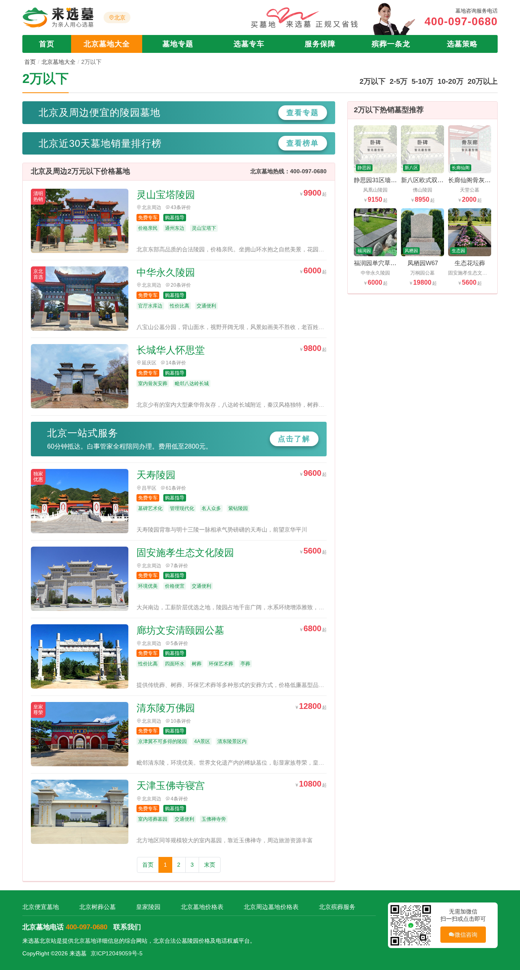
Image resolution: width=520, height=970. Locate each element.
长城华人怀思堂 (170, 349)
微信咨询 (466, 934)
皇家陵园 (148, 906)
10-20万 (451, 81)
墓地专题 (177, 44)
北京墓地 (85, 940)
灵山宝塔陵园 (165, 194)
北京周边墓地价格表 (271, 906)
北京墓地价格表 (202, 906)
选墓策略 (462, 44)
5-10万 (422, 81)
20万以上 (483, 81)
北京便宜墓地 (40, 906)
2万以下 (373, 81)
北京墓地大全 (107, 44)
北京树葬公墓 (97, 906)
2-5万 (398, 81)
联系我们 (127, 927)
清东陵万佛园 (165, 707)
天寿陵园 (156, 474)
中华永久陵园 (165, 272)
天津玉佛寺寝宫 (170, 785)
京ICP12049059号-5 (117, 953)
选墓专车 (249, 44)
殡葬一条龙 (391, 44)
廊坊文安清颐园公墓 (180, 630)
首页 (46, 44)
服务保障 (320, 44)
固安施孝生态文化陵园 (185, 552)
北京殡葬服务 (337, 906)
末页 (209, 864)
